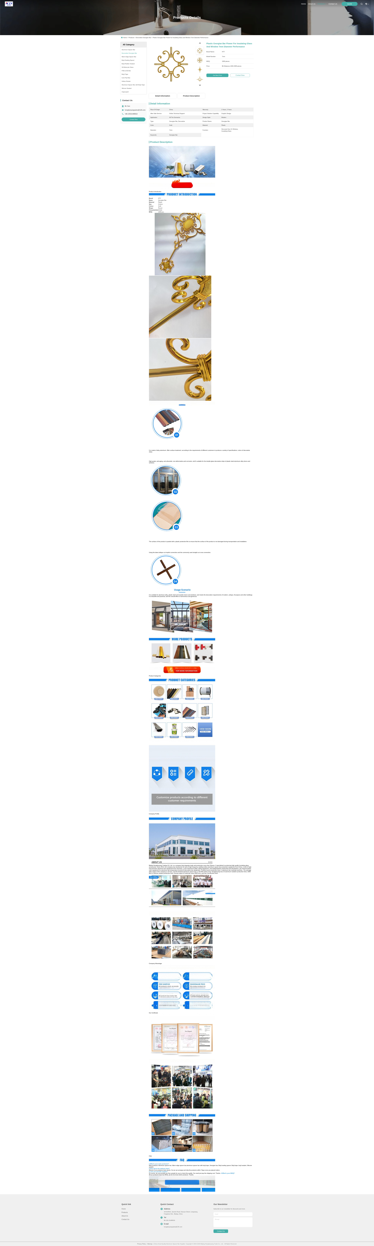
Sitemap (149, 1244)
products (321, 4)
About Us (125, 1216)
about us (311, 4)
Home (303, 4)
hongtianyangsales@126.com (135, 110)
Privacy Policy (141, 1244)
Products (131, 37)
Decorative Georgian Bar (143, 37)
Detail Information (162, 96)
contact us (333, 4)
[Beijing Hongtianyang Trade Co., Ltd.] (9, 3)
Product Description (191, 96)
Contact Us (125, 1219)
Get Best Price (217, 75)
